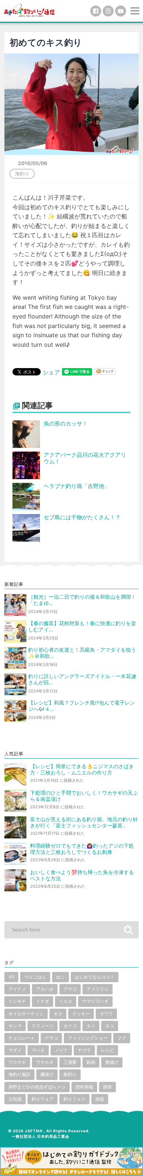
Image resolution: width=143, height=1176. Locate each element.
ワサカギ (45, 1062)
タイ (91, 1026)
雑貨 (99, 1099)
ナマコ (51, 1038)
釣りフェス (74, 1099)
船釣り (70, 1074)
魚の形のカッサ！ (66, 423)
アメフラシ (98, 989)
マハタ (38, 1050)
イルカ (65, 1001)
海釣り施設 (19, 1074)
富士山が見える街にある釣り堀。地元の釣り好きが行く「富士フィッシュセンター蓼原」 (84, 822)
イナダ (42, 1001)
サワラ (106, 1013)
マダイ (15, 1050)
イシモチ (17, 1001)
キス (58, 1013)
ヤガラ (84, 1050)
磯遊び (47, 1074)
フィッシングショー (87, 1038)
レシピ (107, 1050)
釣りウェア (43, 1099)
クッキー (81, 1013)
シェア (51, 372)
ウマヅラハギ (95, 1001)
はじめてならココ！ (94, 977)
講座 (107, 1087)
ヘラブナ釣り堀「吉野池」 (77, 485)
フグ (121, 1038)
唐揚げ (111, 1062)
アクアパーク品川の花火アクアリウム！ (85, 458)
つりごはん (35, 977)
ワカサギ (17, 1062)
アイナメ (17, 989)
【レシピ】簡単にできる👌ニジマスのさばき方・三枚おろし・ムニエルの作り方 (82, 769)
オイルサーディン (26, 1013)
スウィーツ (43, 1026)
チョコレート (21, 1038)
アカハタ (45, 989)
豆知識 (15, 1099)
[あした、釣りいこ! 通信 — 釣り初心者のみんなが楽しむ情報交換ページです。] (29, 9)
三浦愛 (70, 1062)
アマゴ (70, 989)
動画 (91, 1062)
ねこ (60, 977)
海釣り (22, 174)
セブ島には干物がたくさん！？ (82, 517)
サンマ (15, 1026)
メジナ (61, 1050)
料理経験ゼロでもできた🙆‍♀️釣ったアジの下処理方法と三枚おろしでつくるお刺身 (82, 849)
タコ (109, 1026)
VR (11, 977)
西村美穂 (84, 1087)
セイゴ (70, 1026)
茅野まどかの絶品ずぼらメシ (37, 1087)
